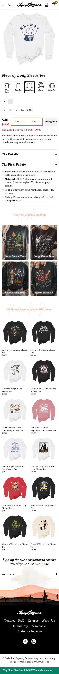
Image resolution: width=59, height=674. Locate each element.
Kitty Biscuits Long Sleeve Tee (43, 508)
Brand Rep (20, 626)
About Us (48, 621)
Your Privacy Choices (38, 662)
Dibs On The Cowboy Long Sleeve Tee (43, 391)
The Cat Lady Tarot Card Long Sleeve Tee (42, 469)
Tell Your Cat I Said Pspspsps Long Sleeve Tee (43, 430)
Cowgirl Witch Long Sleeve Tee (43, 547)
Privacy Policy (47, 658)
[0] (53, 5)
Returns (33, 621)
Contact (9, 621)
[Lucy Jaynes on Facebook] (25, 641)
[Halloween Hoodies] (43, 279)
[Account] (46, 7)
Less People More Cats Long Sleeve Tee (13, 469)
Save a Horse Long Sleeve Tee (14, 352)
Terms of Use (17, 662)
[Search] (10, 5)
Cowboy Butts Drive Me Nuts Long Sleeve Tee (13, 430)
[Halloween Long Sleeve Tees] (43, 242)
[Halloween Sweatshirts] (15, 279)
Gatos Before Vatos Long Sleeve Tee (14, 508)
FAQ (21, 621)
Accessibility (31, 658)
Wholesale (38, 626)
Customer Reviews (29, 631)
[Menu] (3, 4)
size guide (51, 121)
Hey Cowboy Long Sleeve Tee (42, 352)
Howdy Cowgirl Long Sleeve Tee (12, 391)
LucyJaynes (17, 658)
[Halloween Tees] (15, 242)
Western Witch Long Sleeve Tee (15, 547)
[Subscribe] (53, 574)
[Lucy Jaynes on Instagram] (33, 641)
